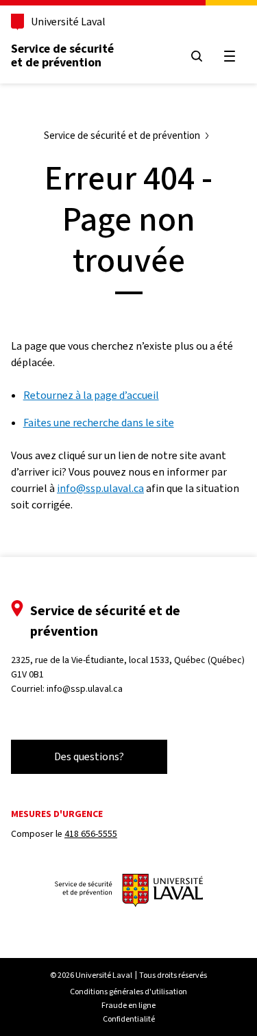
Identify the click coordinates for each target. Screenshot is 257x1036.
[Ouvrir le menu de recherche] (196, 56)
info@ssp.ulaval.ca (100, 488)
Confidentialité (129, 1018)
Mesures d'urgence (57, 813)
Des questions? (89, 756)
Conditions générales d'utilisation (128, 991)
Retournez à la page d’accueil (91, 395)
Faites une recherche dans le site (98, 422)
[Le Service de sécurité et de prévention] (129, 891)
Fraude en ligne (128, 1005)
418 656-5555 (90, 833)
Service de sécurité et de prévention (62, 55)
